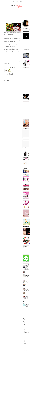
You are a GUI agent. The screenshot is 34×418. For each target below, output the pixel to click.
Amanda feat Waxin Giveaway (26, 300)
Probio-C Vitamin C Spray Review (27, 280)
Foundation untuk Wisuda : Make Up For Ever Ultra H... (26, 326)
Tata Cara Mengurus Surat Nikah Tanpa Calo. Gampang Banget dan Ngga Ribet (26, 49)
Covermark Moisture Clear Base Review (26, 328)
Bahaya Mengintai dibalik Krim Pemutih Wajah (27, 304)
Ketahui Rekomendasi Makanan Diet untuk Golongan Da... (26, 329)
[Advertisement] (17, 15)
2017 (23, 321)
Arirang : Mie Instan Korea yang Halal (26, 292)
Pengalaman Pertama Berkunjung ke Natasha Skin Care (27, 271)
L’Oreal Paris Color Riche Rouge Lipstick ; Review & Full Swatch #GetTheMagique (27, 267)
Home (12, 94)
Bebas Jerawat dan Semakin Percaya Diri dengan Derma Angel (27, 288)
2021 (23, 318)
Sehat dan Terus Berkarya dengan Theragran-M (26, 332)
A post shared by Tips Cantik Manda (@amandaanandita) (27, 147)
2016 (23, 322)
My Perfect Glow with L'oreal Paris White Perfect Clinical (27, 284)
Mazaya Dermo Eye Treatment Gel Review (26, 331)
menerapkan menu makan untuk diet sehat (11, 61)
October (24, 324)
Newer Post (5, 94)
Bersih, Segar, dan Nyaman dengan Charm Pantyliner (26, 337)
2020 (23, 319)
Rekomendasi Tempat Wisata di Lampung (26, 330)
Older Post (20, 94)
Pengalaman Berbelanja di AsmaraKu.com (26, 335)
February (24, 343)
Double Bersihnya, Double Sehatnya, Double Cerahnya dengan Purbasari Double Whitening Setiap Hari (27, 276)
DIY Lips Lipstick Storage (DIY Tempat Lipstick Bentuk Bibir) (27, 296)
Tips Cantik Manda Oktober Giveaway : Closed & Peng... (26, 333)
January (24, 344)
